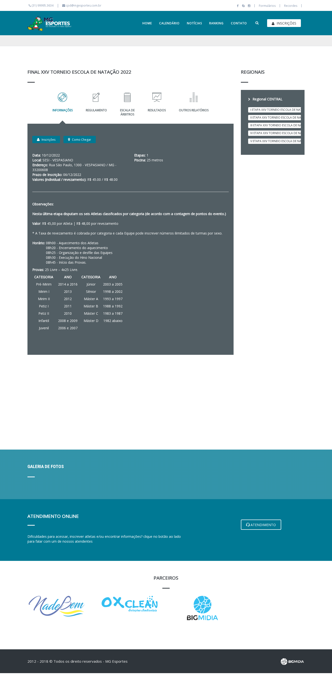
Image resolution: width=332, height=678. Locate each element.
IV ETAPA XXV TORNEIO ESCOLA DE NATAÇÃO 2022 (285, 133)
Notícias (194, 23)
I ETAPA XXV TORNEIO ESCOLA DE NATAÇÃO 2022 (284, 110)
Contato (239, 23)
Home (147, 23)
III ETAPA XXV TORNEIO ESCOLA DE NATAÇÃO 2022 (284, 125)
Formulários (267, 6)
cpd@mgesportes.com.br (83, 5)
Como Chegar (81, 140)
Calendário (169, 23)
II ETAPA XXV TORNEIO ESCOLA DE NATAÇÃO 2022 (284, 117)
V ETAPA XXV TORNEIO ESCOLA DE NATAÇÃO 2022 (284, 141)
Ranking (216, 23)
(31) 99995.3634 (42, 5)
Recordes (290, 6)
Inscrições (286, 23)
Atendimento (263, 524)
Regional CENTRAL (267, 99)
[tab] (273, 98)
